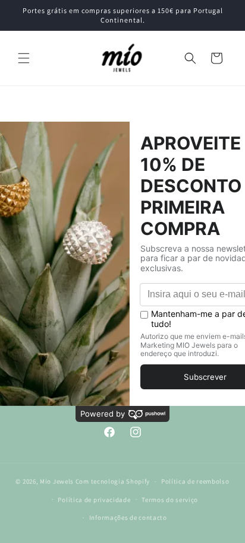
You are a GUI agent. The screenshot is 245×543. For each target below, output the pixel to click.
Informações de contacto (128, 517)
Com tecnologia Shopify (113, 481)
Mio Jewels (57, 481)
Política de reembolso (195, 481)
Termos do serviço (170, 500)
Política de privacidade (94, 500)
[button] (24, 58)
